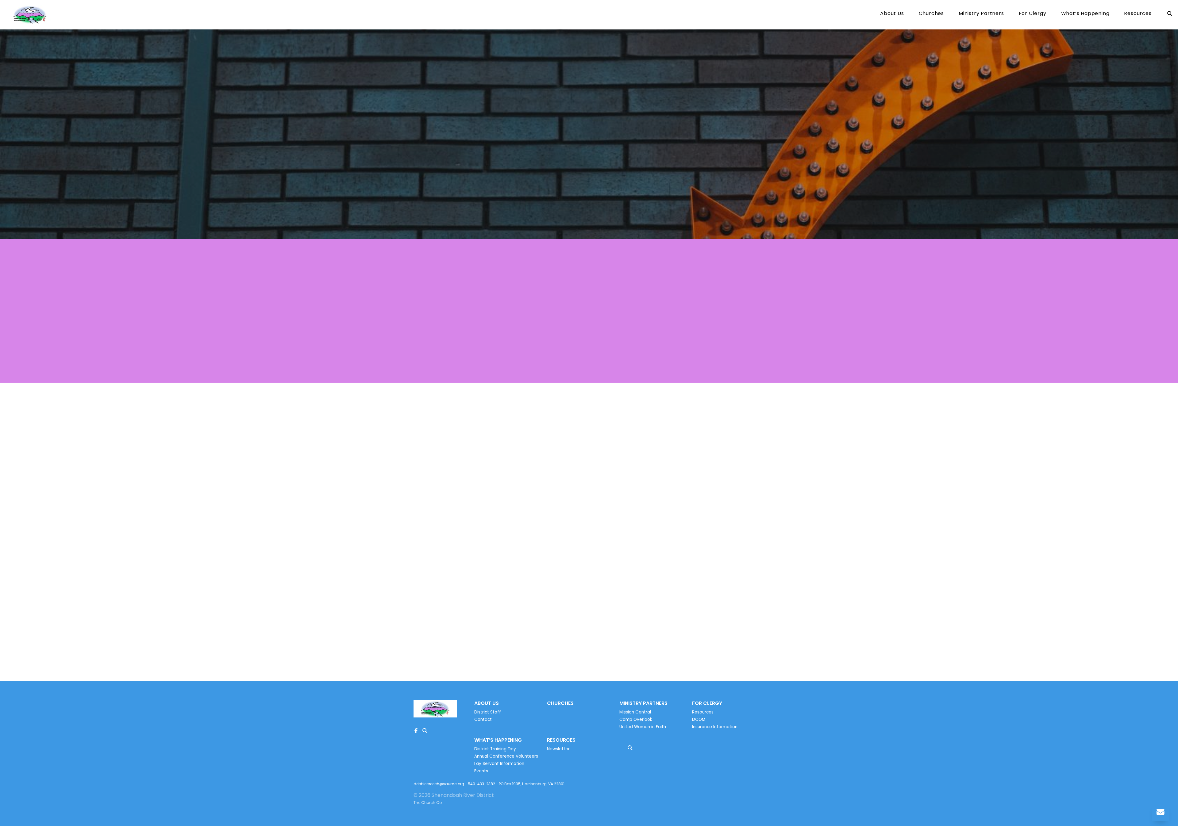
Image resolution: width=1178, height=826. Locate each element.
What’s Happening (1085, 14)
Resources (1137, 14)
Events (481, 771)
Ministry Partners (981, 14)
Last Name (523, 496)
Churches (931, 14)
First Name (523, 463)
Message (521, 564)
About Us (892, 14)
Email (516, 530)
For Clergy (1032, 14)
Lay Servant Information (499, 764)
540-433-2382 (481, 783)
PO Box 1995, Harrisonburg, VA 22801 (531, 783)
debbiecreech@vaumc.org (439, 783)
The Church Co (428, 802)
